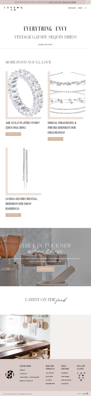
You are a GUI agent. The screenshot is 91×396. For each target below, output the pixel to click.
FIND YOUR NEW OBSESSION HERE (62, 2)
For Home (65, 376)
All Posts (50, 373)
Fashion (64, 373)
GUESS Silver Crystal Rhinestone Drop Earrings (22, 203)
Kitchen (49, 376)
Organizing (66, 380)
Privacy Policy (26, 381)
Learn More (45, 269)
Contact (23, 374)
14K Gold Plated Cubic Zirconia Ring (23, 125)
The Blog (72, 8)
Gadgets (65, 383)
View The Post (13, 134)
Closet (49, 380)
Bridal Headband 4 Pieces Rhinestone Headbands (62, 127)
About (22, 370)
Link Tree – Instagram (29, 377)
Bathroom (50, 383)
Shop (80, 8)
